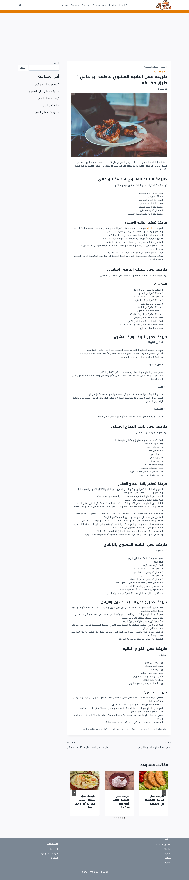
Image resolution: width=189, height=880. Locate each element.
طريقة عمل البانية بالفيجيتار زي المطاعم (154, 800)
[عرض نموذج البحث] (20, 5)
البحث (56, 63)
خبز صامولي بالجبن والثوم (47, 84)
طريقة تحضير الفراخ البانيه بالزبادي (124, 729)
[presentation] (153, 780)
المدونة (54, 858)
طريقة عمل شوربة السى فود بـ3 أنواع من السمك (85, 802)
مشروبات (75, 5)
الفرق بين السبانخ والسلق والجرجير (154, 745)
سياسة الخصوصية (49, 853)
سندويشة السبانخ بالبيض (47, 112)
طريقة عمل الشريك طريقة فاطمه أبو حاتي (87, 745)
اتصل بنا (64, 5)
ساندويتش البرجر (51, 105)
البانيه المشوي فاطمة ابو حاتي (153, 729)
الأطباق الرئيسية (120, 5)
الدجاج (150, 228)
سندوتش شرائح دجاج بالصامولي (43, 91)
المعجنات (86, 5)
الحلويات (106, 5)
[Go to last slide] (164, 793)
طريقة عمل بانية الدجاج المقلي (94, 729)
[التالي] (74, 793)
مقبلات (96, 5)
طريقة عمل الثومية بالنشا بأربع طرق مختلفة (121, 802)
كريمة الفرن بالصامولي (48, 98)
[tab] (124, 818)
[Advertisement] (94, 32)
